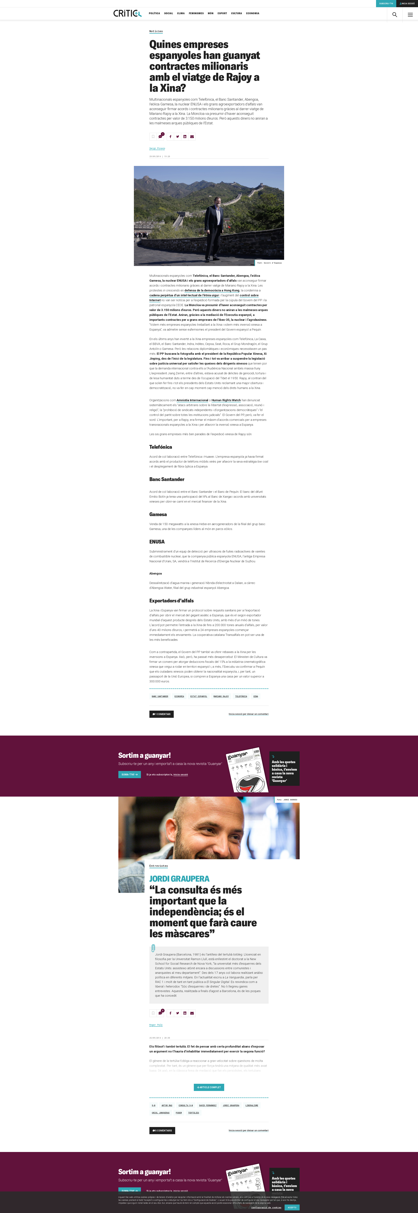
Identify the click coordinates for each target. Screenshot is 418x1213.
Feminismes (196, 13)
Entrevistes (158, 866)
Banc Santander (160, 696)
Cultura (236, 13)
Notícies (156, 31)
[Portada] (127, 13)
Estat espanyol (198, 696)
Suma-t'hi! (128, 774)
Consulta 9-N (186, 1105)
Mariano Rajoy (221, 696)
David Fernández (208, 1105)
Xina (255, 696)
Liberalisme (252, 1105)
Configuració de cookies (266, 1207)
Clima (181, 13)
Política (154, 13)
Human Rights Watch (226, 400)
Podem (179, 1112)
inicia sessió (180, 774)
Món (211, 13)
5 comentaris (163, 1130)
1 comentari (162, 714)
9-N (153, 1105)
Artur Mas (167, 1105)
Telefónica (241, 696)
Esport (222, 13)
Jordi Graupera (231, 1105)
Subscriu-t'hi (386, 3)
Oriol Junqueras (160, 1112)
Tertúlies (193, 1112)
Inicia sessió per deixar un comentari (249, 714)
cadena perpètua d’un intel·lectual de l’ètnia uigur (184, 295)
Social (168, 13)
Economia (252, 13)
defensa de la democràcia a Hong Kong (212, 290)
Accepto (292, 1207)
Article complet (210, 1087)
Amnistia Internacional (192, 400)
